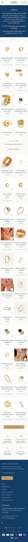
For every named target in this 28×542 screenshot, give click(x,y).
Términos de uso (6, 494)
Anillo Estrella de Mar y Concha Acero (20, 59)
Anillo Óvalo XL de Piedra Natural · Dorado (20, 110)
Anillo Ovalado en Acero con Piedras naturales (21, 365)
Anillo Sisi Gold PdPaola (7, 318)
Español (19, 527)
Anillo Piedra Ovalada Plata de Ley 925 (21, 388)
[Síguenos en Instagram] (2, 523)
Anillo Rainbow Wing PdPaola (7, 269)
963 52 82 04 (10, 518)
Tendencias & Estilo (7, 500)
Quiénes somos (6, 497)
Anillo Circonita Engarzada (21, 220)
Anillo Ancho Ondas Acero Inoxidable (7, 295)
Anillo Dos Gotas (7, 132)
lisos (9, 26)
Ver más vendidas (14, 149)
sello (17, 26)
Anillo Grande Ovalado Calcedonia (7, 341)
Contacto (4, 489)
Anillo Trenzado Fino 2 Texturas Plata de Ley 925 (7, 388)
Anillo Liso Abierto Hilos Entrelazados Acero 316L (21, 85)
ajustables (22, 26)
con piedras (14, 28)
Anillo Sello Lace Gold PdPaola (21, 295)
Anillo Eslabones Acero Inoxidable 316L (7, 243)
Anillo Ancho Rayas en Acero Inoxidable (21, 243)
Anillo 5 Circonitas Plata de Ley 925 (21, 413)
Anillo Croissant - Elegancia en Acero (20, 171)
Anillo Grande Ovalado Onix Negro (21, 341)
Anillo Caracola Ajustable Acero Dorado (7, 85)
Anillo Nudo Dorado (20, 132)
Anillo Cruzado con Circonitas (21, 269)
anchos (13, 26)
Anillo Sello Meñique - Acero (7, 364)
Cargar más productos (14, 427)
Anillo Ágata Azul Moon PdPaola (7, 220)
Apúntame (7, 478)
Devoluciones (5, 486)
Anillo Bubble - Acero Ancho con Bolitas (7, 171)
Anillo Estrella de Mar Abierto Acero (7, 59)
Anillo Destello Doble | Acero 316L (7, 110)
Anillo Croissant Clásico (7, 195)
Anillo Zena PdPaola (20, 317)
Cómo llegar (5, 512)
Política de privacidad (7, 492)
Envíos (3, 484)
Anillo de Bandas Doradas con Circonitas (20, 195)
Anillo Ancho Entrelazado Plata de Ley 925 (7, 414)
